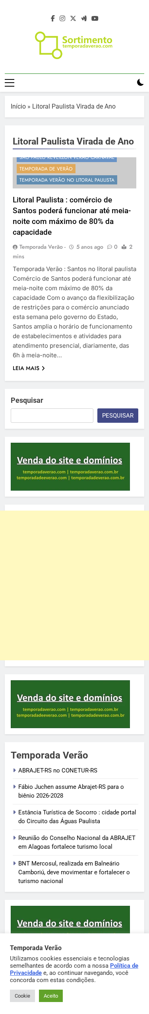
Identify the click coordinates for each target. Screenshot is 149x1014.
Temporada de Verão (46, 168)
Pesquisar (27, 400)
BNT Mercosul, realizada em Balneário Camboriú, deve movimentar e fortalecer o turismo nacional (74, 872)
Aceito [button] (51, 996)
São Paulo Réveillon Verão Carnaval (66, 157)
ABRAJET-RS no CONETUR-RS (57, 770)
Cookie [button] (22, 996)
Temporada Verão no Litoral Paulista (66, 180)
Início (18, 106)
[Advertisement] (74, 585)
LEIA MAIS (26, 368)
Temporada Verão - (42, 247)
